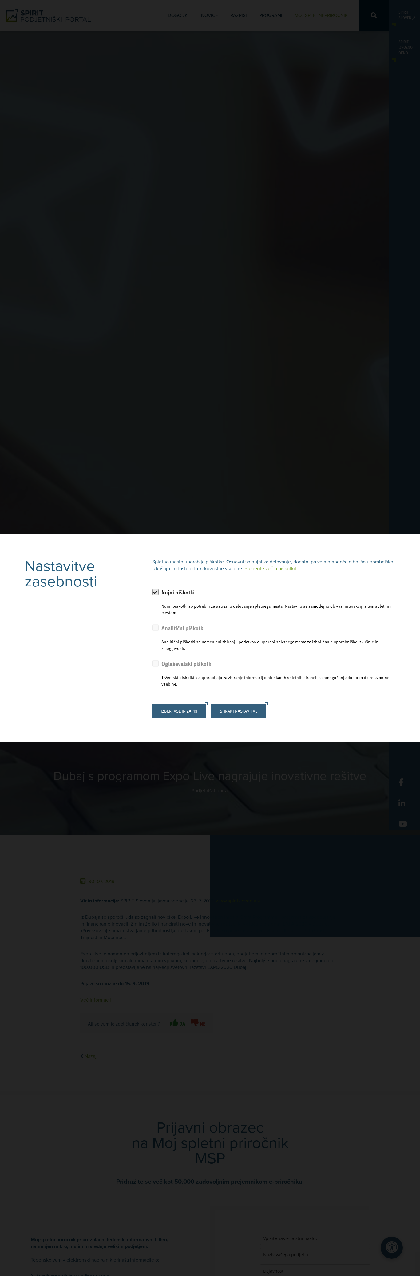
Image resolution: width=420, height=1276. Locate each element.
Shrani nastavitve (238, 711)
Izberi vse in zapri (179, 711)
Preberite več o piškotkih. (271, 569)
